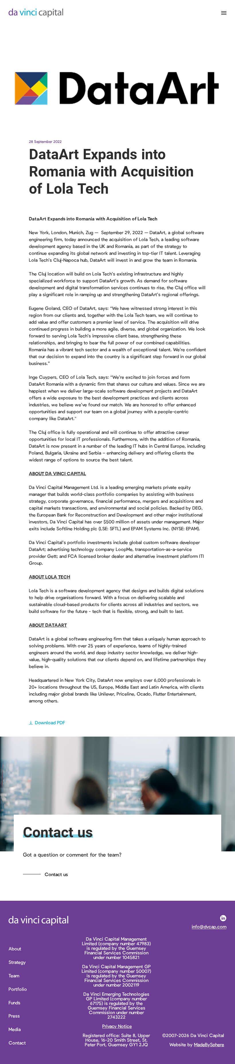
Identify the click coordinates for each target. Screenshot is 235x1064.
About (15, 948)
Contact (17, 1042)
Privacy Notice (117, 1026)
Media (15, 1029)
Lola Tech (148, 239)
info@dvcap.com (209, 926)
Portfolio (18, 989)
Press (14, 1015)
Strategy (17, 962)
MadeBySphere (209, 1044)
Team (14, 975)
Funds (14, 1002)
